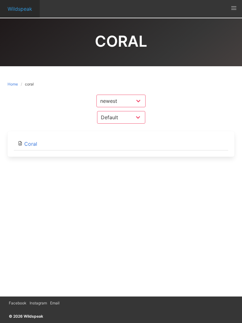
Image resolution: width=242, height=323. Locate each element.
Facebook (17, 303)
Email (55, 303)
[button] (234, 8)
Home (13, 84)
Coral (30, 144)
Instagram (38, 303)
